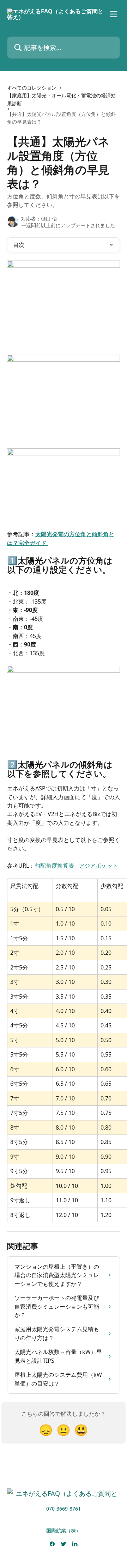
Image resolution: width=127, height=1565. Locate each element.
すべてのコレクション (31, 87)
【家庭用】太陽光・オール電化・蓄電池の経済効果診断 (61, 99)
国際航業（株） (63, 1530)
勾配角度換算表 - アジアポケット (77, 865)
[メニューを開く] (113, 14)
